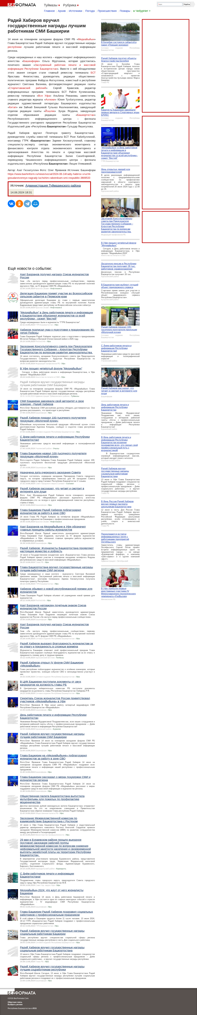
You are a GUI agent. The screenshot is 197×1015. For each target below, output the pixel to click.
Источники (75, 10)
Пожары (125, 10)
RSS (35, 1008)
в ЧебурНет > (142, 10)
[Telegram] (27, 203)
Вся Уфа (44, 95)
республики (15, 47)
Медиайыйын (86, 39)
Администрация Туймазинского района (53, 185)
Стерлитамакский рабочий (27, 88)
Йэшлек (49, 111)
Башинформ (30, 61)
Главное (49, 10)
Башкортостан (85, 115)
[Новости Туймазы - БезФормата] (18, 4)
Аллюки (50, 99)
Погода (90, 10)
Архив (62, 10)
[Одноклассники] (19, 203)
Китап (12, 107)
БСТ (93, 72)
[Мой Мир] (35, 203)
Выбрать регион (15, 1004)
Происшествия (107, 10)
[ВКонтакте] (11, 203)
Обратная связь (15, 1002)
